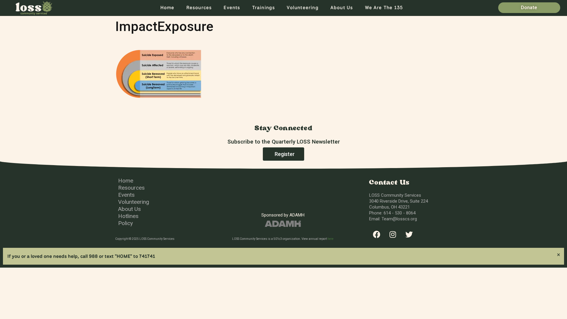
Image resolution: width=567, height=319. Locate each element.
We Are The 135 (384, 7)
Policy (125, 223)
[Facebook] (376, 234)
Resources (199, 7)
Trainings (263, 7)
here (330, 238)
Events (232, 7)
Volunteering (302, 7)
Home (167, 7)
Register (285, 154)
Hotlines (128, 216)
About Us (341, 7)
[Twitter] (409, 234)
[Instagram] (392, 234)
